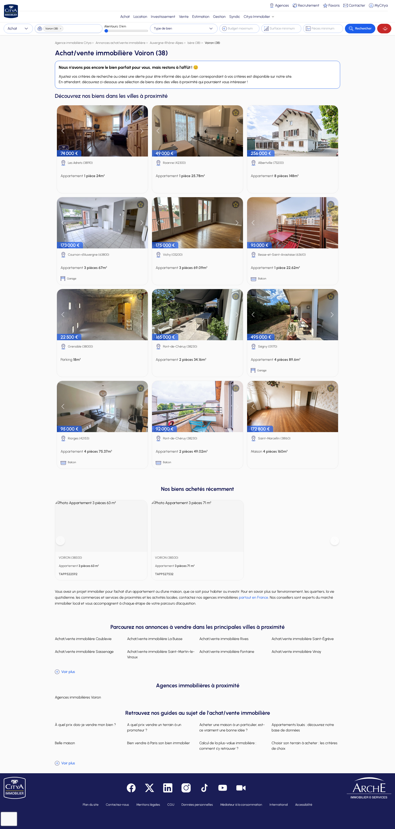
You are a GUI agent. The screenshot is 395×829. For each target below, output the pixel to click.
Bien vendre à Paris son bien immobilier (158, 743)
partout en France (253, 597)
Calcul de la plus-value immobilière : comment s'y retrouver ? (227, 746)
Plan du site (91, 805)
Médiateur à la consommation (241, 805)
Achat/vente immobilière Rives (223, 639)
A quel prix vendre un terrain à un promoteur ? (154, 727)
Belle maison (65, 743)
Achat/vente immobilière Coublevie (83, 639)
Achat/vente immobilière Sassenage (84, 651)
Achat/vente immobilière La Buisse (154, 639)
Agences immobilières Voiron (78, 697)
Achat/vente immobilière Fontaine (226, 651)
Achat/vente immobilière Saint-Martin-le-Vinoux (161, 654)
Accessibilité (303, 805)
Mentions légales (148, 805)
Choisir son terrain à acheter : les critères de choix (304, 746)
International (279, 805)
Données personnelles (197, 805)
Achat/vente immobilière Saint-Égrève (303, 639)
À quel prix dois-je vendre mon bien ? (85, 725)
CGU (170, 805)
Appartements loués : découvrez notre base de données (303, 727)
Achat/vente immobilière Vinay (296, 651)
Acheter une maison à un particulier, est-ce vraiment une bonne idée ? (232, 727)
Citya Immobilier (257, 16)
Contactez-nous (117, 805)
